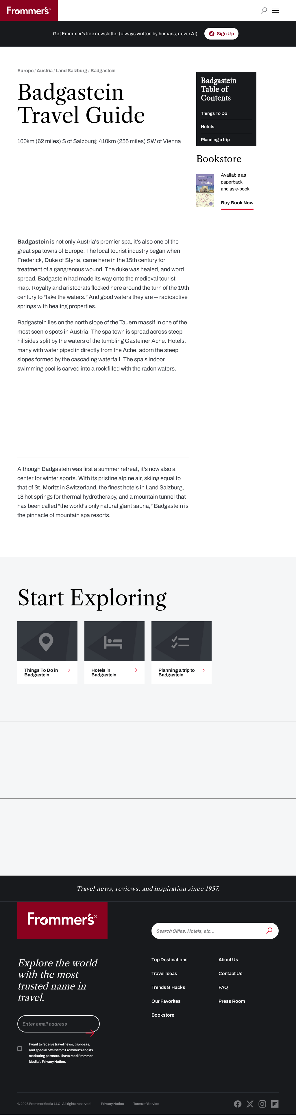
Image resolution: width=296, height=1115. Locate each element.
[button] (275, 10)
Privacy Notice (112, 1104)
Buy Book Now (237, 203)
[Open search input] (264, 10)
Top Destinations (169, 959)
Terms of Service (146, 1104)
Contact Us (231, 973)
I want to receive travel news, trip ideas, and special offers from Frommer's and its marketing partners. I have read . (61, 1053)
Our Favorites (166, 1001)
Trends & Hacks (168, 987)
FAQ (223, 987)
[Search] (270, 930)
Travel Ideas (164, 973)
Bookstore (162, 1015)
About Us (228, 959)
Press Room (232, 1001)
